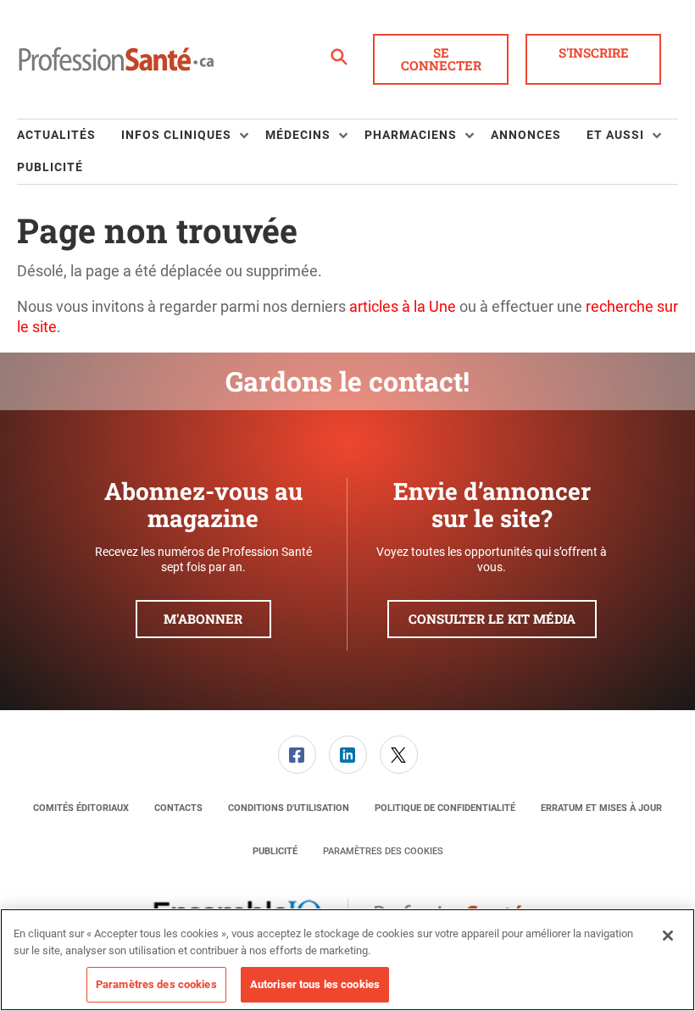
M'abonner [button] (203, 618)
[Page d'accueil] (116, 59)
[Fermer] (668, 935)
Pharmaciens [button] (410, 135)
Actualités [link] (56, 135)
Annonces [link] (526, 135)
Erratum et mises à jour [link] (601, 808)
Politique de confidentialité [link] (445, 808)
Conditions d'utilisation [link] (288, 808)
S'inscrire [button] (594, 52)
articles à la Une (402, 306)
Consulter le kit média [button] (492, 618)
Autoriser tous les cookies (315, 984)
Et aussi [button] (615, 135)
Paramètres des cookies (383, 851)
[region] (347, 959)
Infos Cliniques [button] (176, 135)
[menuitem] (69, 135)
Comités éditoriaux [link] (81, 808)
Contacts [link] (178, 808)
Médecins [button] (298, 135)
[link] (297, 755)
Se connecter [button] (441, 59)
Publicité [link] (50, 167)
